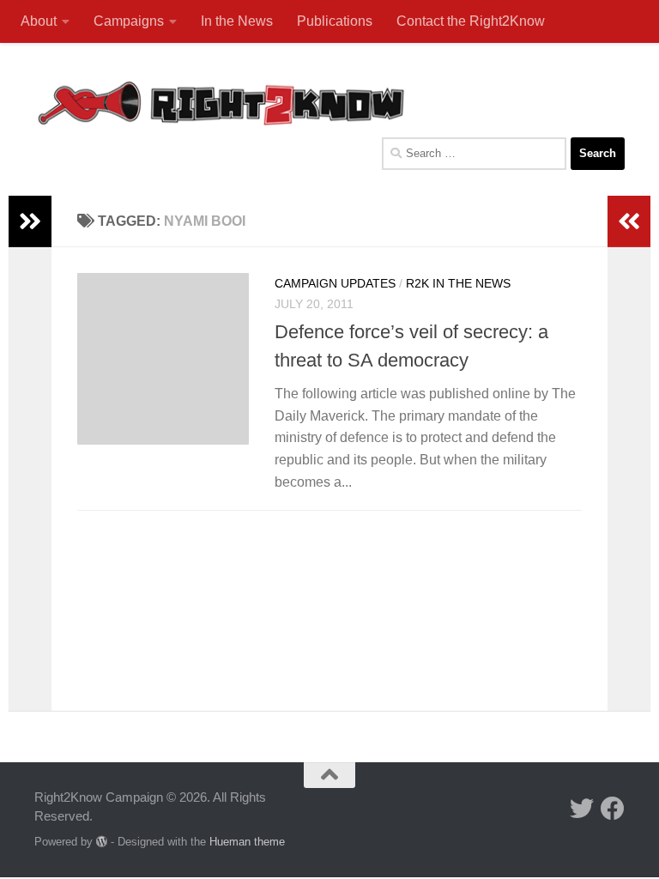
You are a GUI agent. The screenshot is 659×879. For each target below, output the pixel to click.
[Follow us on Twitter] (582, 809)
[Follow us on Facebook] (613, 809)
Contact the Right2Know (470, 21)
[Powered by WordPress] (101, 841)
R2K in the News (458, 283)
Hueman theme (247, 841)
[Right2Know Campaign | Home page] (221, 103)
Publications (334, 21)
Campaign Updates (335, 283)
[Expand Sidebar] (30, 221)
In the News (237, 21)
